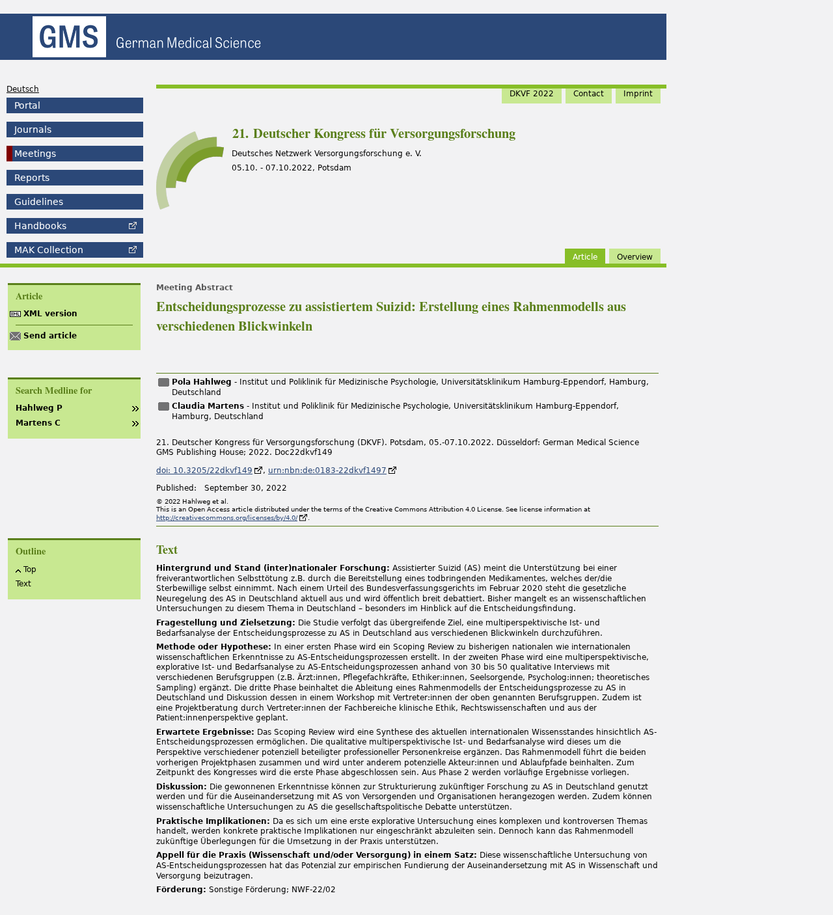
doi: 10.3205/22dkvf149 (204, 470)
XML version (50, 313)
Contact (588, 93)
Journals (32, 129)
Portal (27, 105)
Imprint (638, 93)
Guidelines (38, 202)
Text (23, 583)
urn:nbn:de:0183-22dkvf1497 (327, 470)
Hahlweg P (39, 408)
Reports (31, 177)
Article (585, 257)
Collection (48, 250)
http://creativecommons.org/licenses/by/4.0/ (226, 517)
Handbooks (40, 226)
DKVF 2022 (532, 93)
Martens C (38, 423)
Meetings (35, 153)
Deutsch (23, 89)
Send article (50, 335)
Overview (635, 257)
